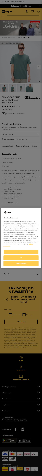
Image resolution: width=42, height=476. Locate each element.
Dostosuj (21, 252)
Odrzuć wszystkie (21, 263)
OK (21, 257)
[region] (21, 238)
